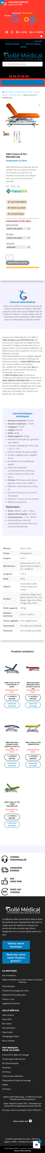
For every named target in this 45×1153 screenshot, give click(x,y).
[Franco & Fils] (17, 191)
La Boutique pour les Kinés (24, 92)
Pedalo (5, 1085)
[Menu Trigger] (2, 2)
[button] (22, 18)
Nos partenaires (8, 1028)
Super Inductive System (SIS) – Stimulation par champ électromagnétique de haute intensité (22, 1104)
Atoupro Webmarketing (22, 1151)
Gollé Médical (8, 92)
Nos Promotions (9, 975)
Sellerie (9, 234)
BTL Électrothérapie (10, 1063)
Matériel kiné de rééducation (14, 995)
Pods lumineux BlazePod (12, 1076)
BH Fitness (6, 1072)
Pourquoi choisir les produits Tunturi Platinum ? (22, 1110)
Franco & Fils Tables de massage (15, 1055)
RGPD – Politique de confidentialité (26, 1141)
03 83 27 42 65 (19, 76)
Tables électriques (15, 95)
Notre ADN (6, 1019)
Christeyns (6, 1089)
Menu (8, 83)
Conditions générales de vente (17, 1139)
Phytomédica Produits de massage (16, 1080)
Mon (22, 32)
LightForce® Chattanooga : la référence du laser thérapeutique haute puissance (22, 1098)
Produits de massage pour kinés (15, 990)
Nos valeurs (7, 1023)
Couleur (10, 243)
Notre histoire (8, 1015)
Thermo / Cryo (8, 999)
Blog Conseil (7, 1032)
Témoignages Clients (10, 1036)
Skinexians (6, 1067)
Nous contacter (8, 1041)
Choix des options (12, 705)
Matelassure (12, 225)
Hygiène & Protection (11, 1003)
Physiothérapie (8, 986)
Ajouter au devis (17, 262)
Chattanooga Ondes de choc (13, 1059)
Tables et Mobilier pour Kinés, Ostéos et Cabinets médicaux (22, 981)
